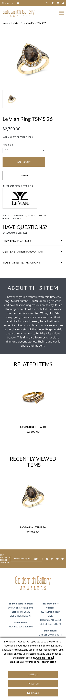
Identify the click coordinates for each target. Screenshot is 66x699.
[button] (61, 12)
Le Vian (15, 23)
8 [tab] (43, 435)
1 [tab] (7, 435)
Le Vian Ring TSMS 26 (34, 23)
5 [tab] (28, 435)
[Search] (47, 3)
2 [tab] (12, 435)
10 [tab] (53, 435)
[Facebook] (42, 559)
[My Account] (63, 3)
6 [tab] (33, 435)
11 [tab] (58, 435)
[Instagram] (52, 559)
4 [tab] (23, 435)
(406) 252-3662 (19, 233)
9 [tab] (48, 435)
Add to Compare (14, 215)
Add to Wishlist (37, 215)
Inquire (24, 175)
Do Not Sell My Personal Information (33, 661)
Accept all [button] (33, 683)
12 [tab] (33, 439)
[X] (47, 559)
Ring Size (8, 144)
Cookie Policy (44, 657)
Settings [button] (33, 674)
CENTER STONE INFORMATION (23, 251)
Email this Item (13, 218)
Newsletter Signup (22, 559)
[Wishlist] (53, 3)
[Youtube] (57, 559)
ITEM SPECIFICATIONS (17, 240)
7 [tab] (38, 435)
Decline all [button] (33, 692)
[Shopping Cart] (58, 3)
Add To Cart (23, 161)
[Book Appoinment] (18, 3)
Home (5, 23)
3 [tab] (17, 435)
